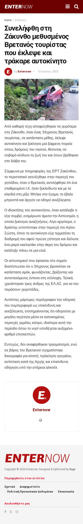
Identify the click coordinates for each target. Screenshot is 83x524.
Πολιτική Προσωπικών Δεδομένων (30, 491)
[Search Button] (76, 6)
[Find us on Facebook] (5, 511)
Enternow (24, 71)
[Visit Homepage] (18, 7)
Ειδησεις (21, 20)
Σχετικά (9, 486)
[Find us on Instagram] (16, 511)
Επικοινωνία (66, 491)
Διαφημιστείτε (30, 486)
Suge (72, 469)
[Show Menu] (68, 6)
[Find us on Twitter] (10, 511)
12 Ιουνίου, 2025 (48, 71)
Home (8, 20)
